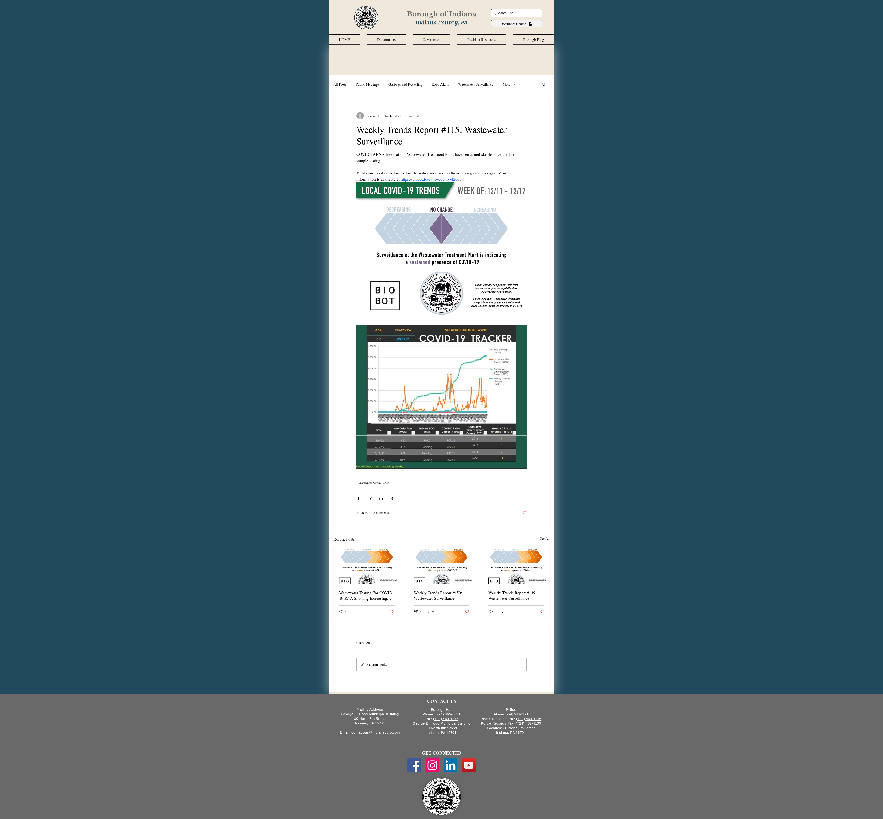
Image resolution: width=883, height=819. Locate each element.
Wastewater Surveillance (475, 84)
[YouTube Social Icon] (469, 765)
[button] (386, 39)
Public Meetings (367, 84)
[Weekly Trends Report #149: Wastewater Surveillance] (516, 565)
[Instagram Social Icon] (432, 765)
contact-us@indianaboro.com (375, 732)
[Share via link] (392, 498)
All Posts (340, 84)
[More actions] (524, 116)
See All (545, 538)
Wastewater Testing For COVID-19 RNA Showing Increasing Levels (366, 595)
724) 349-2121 (517, 714)
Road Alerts (440, 84)
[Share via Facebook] (358, 498)
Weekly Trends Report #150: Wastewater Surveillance (438, 595)
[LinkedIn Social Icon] (450, 765)
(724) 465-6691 (448, 714)
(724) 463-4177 (446, 719)
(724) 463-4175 (529, 719)
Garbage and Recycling (405, 84)
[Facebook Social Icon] (414, 765)
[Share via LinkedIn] (381, 498)
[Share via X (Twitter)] (370, 498)
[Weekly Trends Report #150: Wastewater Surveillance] (441, 565)
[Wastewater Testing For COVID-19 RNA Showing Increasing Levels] (367, 565)
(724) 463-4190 (528, 723)
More (506, 84)
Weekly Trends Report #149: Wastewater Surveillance (512, 595)
